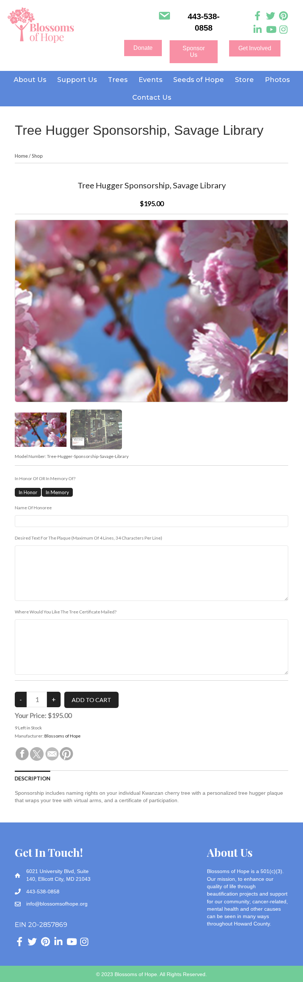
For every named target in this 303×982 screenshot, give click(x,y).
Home (21, 156)
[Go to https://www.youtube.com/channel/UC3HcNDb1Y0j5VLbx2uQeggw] (270, 30)
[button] (143, 48)
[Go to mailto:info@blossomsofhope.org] (164, 16)
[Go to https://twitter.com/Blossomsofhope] (270, 16)
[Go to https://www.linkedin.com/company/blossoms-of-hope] (257, 30)
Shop (37, 156)
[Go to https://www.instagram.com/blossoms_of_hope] (283, 30)
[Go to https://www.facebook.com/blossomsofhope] (257, 16)
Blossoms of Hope (62, 736)
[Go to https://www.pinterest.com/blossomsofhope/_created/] (283, 16)
